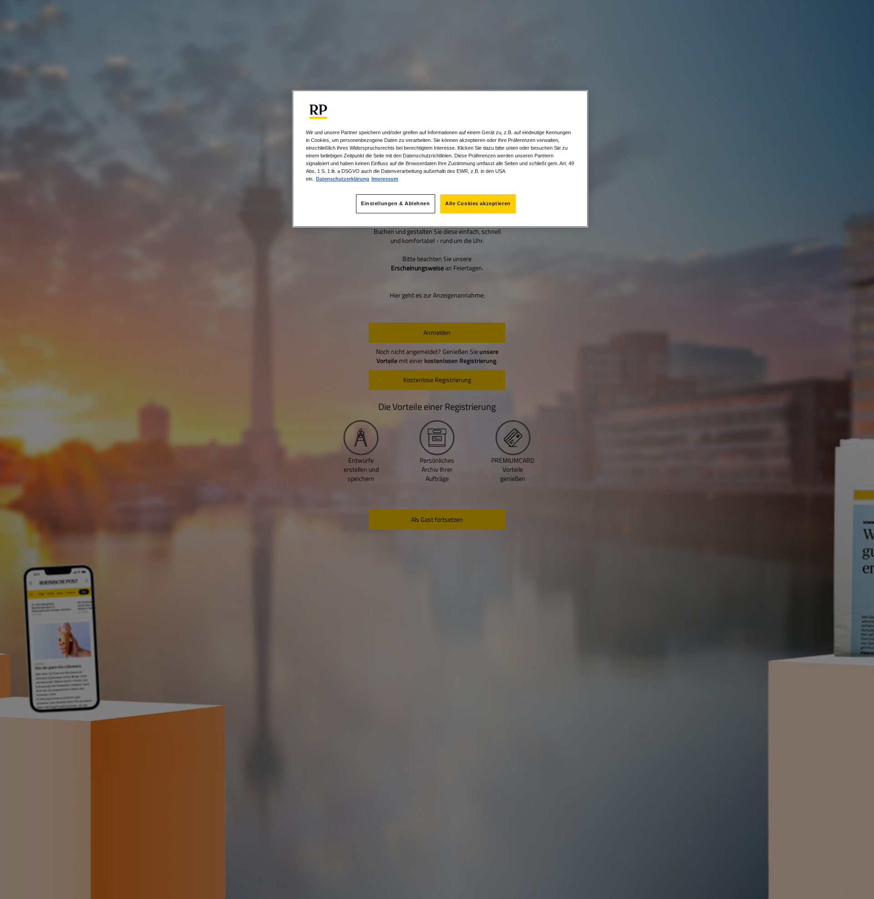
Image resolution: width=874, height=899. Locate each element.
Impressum (384, 179)
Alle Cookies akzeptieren (478, 203)
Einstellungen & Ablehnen (395, 203)
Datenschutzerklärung (342, 179)
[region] (440, 158)
